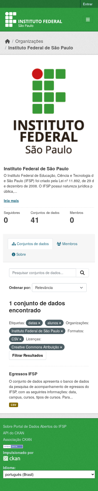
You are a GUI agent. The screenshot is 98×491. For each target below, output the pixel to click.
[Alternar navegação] (88, 19)
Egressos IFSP (23, 374)
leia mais (11, 200)
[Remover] (39, 323)
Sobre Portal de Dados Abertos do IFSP (34, 426)
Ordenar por (19, 287)
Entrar (87, 4)
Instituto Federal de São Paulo (40, 47)
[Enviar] (82, 272)
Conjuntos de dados (32, 243)
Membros (69, 243)
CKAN (11, 458)
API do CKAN (13, 432)
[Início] (7, 41)
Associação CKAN (17, 439)
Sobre (20, 254)
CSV (13, 405)
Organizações (29, 41)
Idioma (9, 467)
